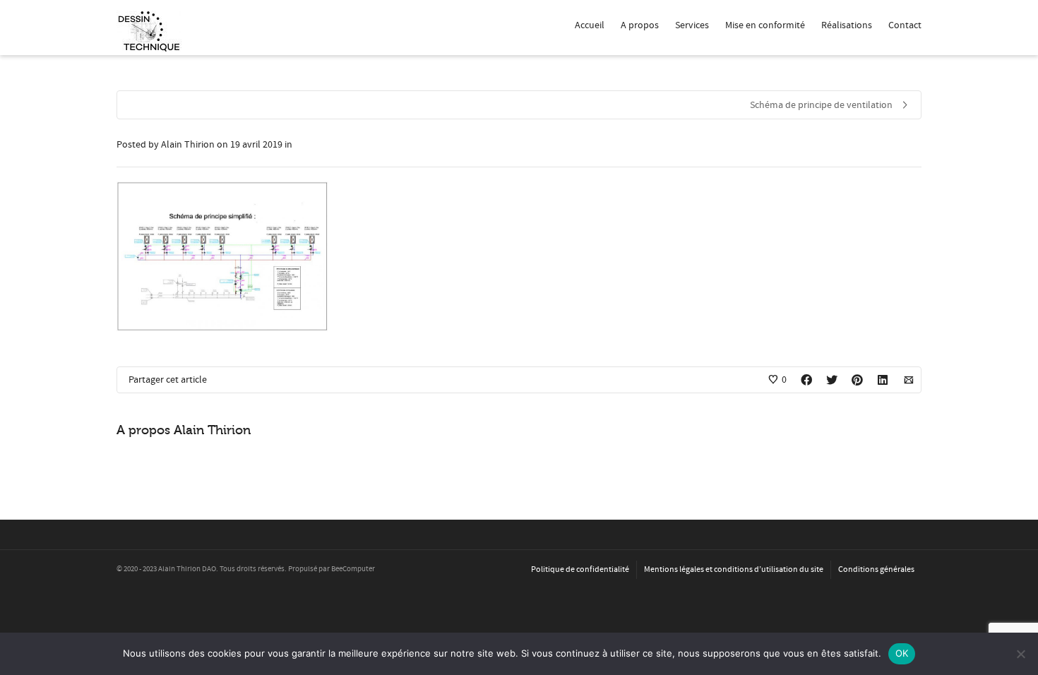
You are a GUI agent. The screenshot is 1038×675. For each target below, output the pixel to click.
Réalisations (846, 25)
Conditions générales (876, 569)
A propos (640, 25)
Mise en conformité (765, 25)
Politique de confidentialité (580, 569)
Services (692, 25)
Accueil (589, 25)
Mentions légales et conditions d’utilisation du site (733, 569)
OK (902, 653)
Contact (904, 25)
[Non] (1020, 654)
